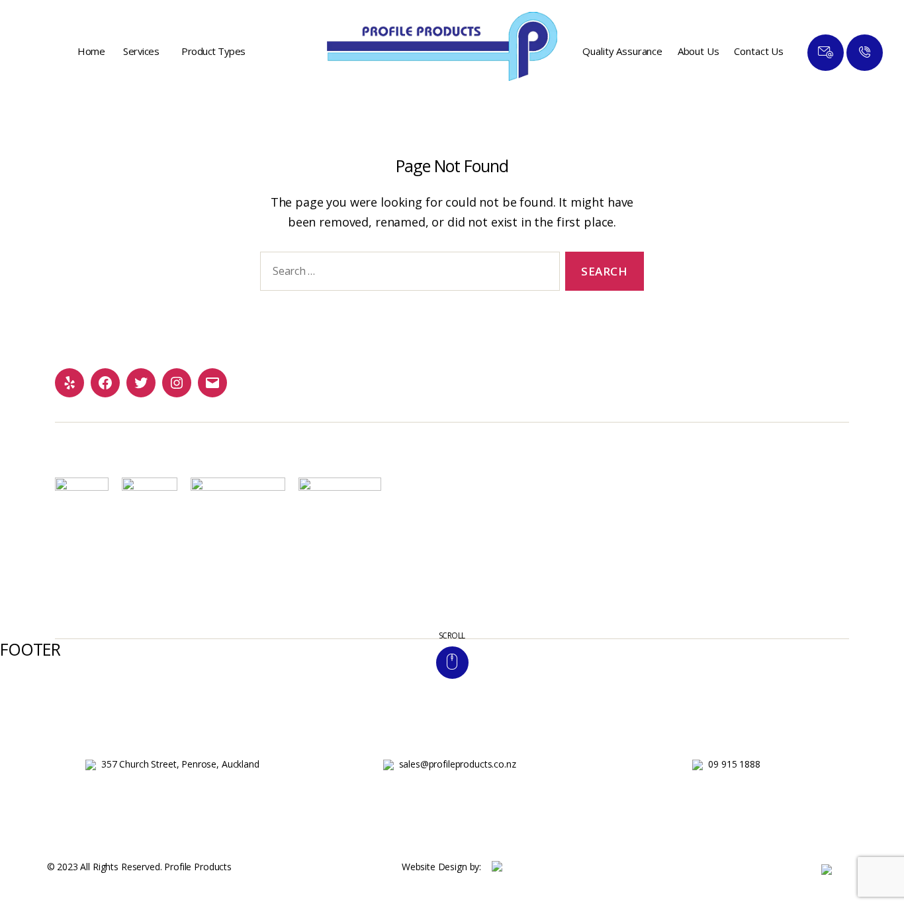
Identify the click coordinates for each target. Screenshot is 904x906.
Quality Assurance (622, 51)
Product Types (213, 51)
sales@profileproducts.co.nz (457, 764)
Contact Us (759, 51)
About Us (698, 51)
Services (141, 51)
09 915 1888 (734, 764)
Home (91, 51)
